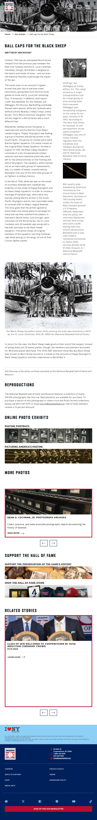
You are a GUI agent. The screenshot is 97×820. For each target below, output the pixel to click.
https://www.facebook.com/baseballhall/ (39, 801)
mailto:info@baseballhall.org (6, 801)
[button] (44, 543)
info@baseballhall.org (62, 758)
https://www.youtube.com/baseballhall (73, 801)
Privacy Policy (57, 769)
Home (7, 34)
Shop (7, 780)
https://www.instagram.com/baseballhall (56, 801)
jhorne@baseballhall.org (52, 403)
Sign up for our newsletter (48, 809)
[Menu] (87, 7)
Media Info (10, 786)
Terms (52, 774)
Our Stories (20, 34)
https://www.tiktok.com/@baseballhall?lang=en (90, 801)
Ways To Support (13, 774)
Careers (9, 769)
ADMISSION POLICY (58, 780)
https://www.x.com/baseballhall (23, 801)
